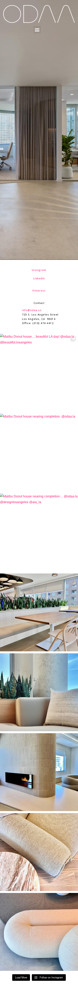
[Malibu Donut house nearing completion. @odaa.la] (39, 453)
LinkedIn (39, 278)
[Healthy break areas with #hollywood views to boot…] (39, 612)
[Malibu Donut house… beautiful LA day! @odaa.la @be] (39, 373)
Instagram (39, 270)
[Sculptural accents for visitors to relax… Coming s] (39, 932)
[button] (37, 30)
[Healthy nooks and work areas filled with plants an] (39, 692)
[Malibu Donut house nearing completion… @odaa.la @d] (39, 532)
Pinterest (39, 290)
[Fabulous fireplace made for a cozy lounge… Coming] (39, 772)
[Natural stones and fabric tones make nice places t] (39, 852)
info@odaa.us (32, 310)
